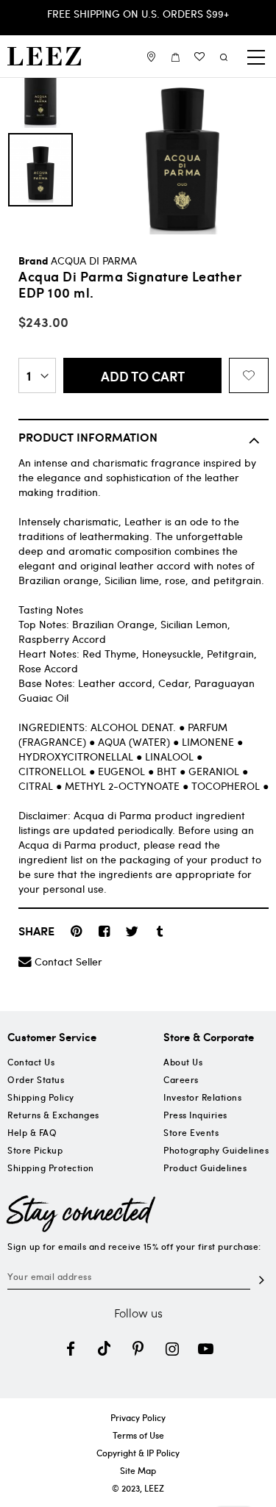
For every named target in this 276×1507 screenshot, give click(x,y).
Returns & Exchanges (53, 1115)
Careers (181, 1079)
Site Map (138, 1470)
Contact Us (30, 1062)
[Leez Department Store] (44, 56)
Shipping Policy (40, 1097)
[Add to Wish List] (249, 375)
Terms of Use (138, 1435)
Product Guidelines (205, 1167)
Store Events (191, 1132)
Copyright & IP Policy (138, 1453)
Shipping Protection (50, 1167)
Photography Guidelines (216, 1150)
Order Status (35, 1079)
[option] (40, 169)
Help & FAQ (32, 1132)
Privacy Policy (138, 1417)
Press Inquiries (195, 1115)
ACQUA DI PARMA (94, 260)
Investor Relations (202, 1097)
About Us (182, 1062)
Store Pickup (35, 1150)
